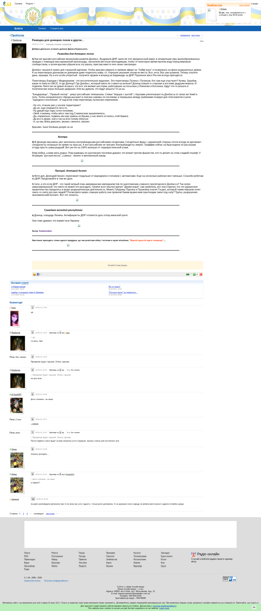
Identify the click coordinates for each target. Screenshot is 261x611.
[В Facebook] (38, 274)
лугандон (57, 44)
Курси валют (167, 556)
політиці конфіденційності (164, 606)
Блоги (163, 559)
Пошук (82, 553)
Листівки (83, 563)
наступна (195, 35)
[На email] (34, 274)
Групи (163, 566)
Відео (26, 563)
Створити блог (56, 28)
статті (25, 282)
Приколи (83, 559)
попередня (185, 35)
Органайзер (29, 566)
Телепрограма (140, 556)
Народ (54, 559)
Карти (108, 563)
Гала (13, 308)
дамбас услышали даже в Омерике (27, 292)
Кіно (163, 563)
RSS (26, 556)
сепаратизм (66, 44)
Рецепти (82, 566)
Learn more (164, 608)
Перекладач (29, 559)
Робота (55, 553)
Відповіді (138, 566)
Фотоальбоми (140, 559)
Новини (137, 563)
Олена (223, 9)
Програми (110, 553)
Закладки (165, 553)
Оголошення (57, 556)
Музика (109, 566)
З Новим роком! (18, 287)
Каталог (137, 553)
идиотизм (49, 44)
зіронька (15, 499)
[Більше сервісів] (41, 274)
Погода (82, 556)
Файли (54, 566)
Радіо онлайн (208, 554)
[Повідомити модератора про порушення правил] (201, 274)
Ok (254, 607)
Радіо (26, 569)
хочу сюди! (244, 5)
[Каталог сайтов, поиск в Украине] (229, 578)
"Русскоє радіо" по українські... (123, 292)
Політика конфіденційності (56, 581)
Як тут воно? (114, 287)
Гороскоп (110, 556)
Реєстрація (253, 3)
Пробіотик (17, 35)
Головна (18, 3)
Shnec (14, 449)
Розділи (29, 3)
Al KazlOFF (16, 394)
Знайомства (214, 5)
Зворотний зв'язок (32, 581)
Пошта (27, 553)
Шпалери (56, 563)
